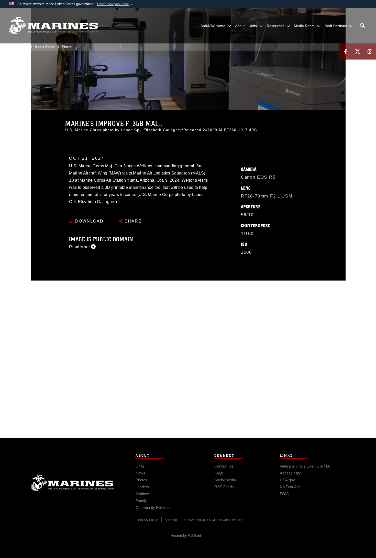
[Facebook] (345, 51)
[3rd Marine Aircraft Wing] (53, 25)
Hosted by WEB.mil (186, 535)
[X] (357, 51)
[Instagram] (370, 51)
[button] (115, 4)
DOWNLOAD (89, 221)
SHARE (132, 221)
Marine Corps (73, 483)
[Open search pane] (362, 25)
